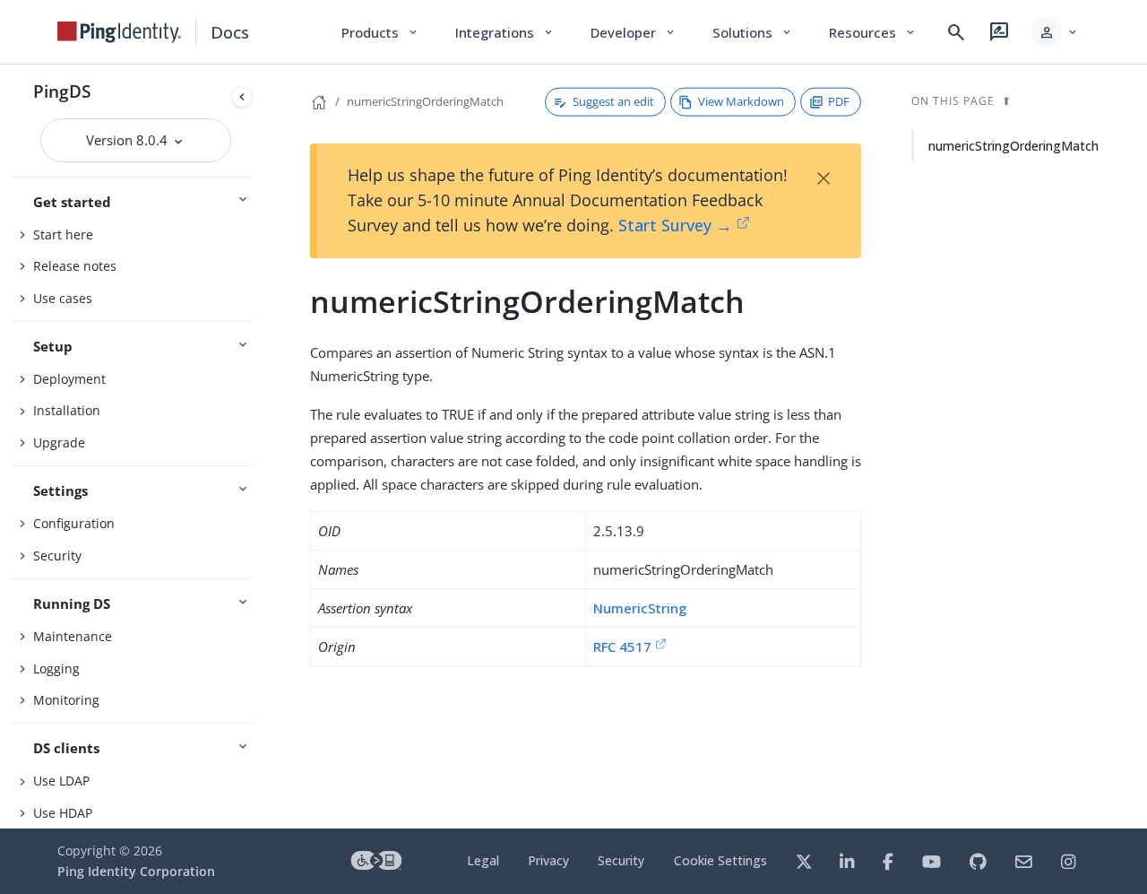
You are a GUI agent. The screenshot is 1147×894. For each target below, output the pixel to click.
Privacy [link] (548, 860)
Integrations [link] (505, 32)
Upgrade (59, 442)
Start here (63, 234)
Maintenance (72, 636)
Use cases (62, 298)
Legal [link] (483, 860)
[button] (1055, 32)
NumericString (639, 608)
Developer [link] (634, 32)
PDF (838, 101)
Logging (56, 668)
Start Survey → (675, 225)
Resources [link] (873, 32)
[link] (119, 32)
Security (57, 555)
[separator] (260, 447)
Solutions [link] (752, 32)
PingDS (62, 91)
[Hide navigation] (242, 97)
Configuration (74, 523)
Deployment (69, 378)
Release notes (74, 265)
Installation (66, 410)
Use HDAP (62, 812)
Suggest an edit (613, 101)
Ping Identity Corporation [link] (136, 871)
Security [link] (621, 860)
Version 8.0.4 (128, 140)
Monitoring (66, 699)
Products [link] (380, 32)
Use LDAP (61, 780)
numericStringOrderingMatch (425, 101)
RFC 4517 (622, 646)
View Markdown (741, 101)
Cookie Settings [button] (720, 860)
